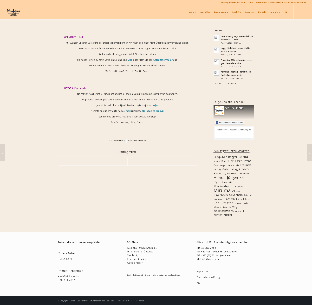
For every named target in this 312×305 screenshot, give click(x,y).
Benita (243, 157)
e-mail (127, 110)
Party (239, 199)
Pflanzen (247, 199)
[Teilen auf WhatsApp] (92, 161)
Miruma (222, 190)
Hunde (220, 177)
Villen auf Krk (66, 258)
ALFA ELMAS (66, 279)
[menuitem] (191, 12)
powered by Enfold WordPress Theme (127, 300)
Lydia (218, 182)
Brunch (217, 161)
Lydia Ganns (139, 141)
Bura (223, 161)
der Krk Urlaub (234, 108)
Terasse (227, 207)
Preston (228, 203)
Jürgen (232, 177)
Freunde (245, 165)
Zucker (227, 215)
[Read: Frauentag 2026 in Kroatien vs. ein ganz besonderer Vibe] (216, 62)
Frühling (217, 169)
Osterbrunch (219, 199)
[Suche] (286, 12)
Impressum (202, 271)
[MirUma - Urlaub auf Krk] (13, 12)
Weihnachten (222, 211)
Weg (234, 207)
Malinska (228, 182)
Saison (238, 203)
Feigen (223, 165)
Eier (231, 161)
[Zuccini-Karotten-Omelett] (2, 152)
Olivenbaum (221, 194)
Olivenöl (248, 195)
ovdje (155, 105)
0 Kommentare (117, 141)
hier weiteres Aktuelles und (231, 123)
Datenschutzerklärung (208, 277)
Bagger (232, 157)
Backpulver (220, 157)
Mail (130, 59)
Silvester (217, 207)
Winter (218, 215)
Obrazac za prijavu (153, 110)
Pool (217, 203)
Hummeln (244, 173)
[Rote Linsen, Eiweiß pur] (309, 152)
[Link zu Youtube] (303, 12)
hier (142, 54)
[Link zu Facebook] (298, 12)
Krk (242, 178)
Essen (238, 161)
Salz (246, 203)
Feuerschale (233, 165)
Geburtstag (230, 169)
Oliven (236, 191)
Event (247, 161)
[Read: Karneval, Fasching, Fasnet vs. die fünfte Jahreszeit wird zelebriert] (216, 73)
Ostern (230, 199)
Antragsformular (163, 59)
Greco (244, 169)
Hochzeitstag (220, 173)
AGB (199, 282)
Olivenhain (236, 195)
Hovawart (233, 173)
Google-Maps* (135, 262)
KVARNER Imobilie (69, 276)
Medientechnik (225, 186)
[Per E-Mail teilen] (162, 161)
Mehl (240, 186)
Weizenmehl (237, 211)
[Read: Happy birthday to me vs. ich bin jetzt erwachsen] (216, 50)
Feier (216, 165)
